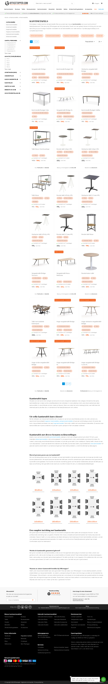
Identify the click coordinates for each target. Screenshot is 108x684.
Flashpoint (100, 682)
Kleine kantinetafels (11, 24)
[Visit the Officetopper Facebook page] (18, 607)
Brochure (7, 638)
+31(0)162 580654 (44, 607)
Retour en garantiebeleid (94, 622)
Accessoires (88, 9)
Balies (65, 9)
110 (8, 67)
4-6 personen (11, 45)
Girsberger (24, 641)
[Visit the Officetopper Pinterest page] (30, 607)
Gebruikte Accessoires (60, 622)
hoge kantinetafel (58, 423)
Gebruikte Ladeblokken (61, 625)
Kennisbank (74, 622)
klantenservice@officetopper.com (60, 607)
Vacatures (7, 636)
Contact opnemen (76, 616)
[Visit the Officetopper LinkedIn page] (26, 607)
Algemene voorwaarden (78, 625)
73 (8, 58)
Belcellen (59, 9)
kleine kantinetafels (41, 439)
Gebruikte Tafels (42, 622)
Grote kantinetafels (11, 27)
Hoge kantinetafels (11, 29)
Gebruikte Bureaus (59, 616)
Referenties (8, 644)
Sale (95, 9)
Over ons (89, 616)
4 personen (10, 49)
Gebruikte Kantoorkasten (45, 616)
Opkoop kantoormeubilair (61, 650)
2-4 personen (11, 47)
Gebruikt (101, 9)
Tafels (23, 9)
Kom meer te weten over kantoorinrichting (87, 607)
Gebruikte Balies (43, 619)
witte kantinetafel (95, 443)
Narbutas (23, 638)
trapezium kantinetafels (52, 421)
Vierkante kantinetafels (12, 34)
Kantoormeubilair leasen (61, 647)
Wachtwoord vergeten (93, 627)
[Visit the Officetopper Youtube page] (22, 607)
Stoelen (7, 622)
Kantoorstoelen (42, 9)
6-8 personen (11, 43)
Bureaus (17, 9)
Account (73, 627)
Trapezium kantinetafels (13, 31)
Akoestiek (52, 9)
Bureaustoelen (31, 9)
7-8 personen (11, 51)
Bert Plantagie (25, 644)
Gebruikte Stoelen (43, 625)
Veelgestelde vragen (77, 619)
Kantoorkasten (8, 9)
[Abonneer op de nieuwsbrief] (32, 600)
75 (8, 62)
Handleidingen (91, 619)
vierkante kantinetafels (66, 421)
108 (8, 64)
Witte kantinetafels (11, 36)
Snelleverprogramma (44, 652)
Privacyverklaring (92, 625)
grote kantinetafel (55, 437)
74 (8, 60)
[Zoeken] (72, 3)
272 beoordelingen (98, 13)
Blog (6, 641)
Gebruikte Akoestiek (60, 619)
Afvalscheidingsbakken (76, 9)
